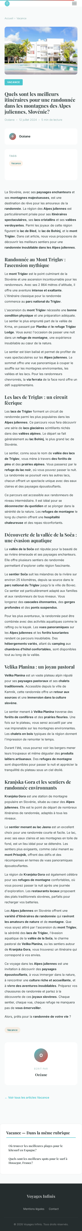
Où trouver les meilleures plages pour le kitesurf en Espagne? (36, 1148)
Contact (54, 1208)
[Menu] (74, 3)
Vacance (22, 18)
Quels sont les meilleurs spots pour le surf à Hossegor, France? (38, 1161)
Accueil (9, 18)
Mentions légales (33, 1208)
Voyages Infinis (41, 1196)
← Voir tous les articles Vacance (27, 1097)
